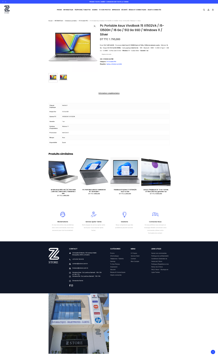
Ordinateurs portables (71, 20)
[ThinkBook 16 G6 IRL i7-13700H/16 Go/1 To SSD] (125, 172)
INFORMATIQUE (59, 20)
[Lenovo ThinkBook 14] (156, 172)
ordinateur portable (116, 64)
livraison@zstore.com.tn (80, 268)
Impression (113, 267)
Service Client (135, 256)
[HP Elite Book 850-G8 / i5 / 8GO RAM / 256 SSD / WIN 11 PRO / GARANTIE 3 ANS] (63, 172)
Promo (112, 253)
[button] (94, 26)
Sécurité (112, 269)
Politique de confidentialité (159, 256)
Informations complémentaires (109, 93)
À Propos (134, 253)
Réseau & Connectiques (117, 272)
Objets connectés (116, 275)
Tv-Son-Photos (115, 264)
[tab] (109, 93)
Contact (133, 258)
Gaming (112, 261)
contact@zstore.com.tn (80, 263)
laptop (108, 64)
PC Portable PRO (83, 20)
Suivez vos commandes (159, 253)
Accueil (50, 20)
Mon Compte (135, 261)
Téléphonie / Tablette (117, 258)
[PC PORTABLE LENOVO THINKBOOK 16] (94, 172)
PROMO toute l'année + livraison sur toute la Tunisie (108, 2)
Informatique (114, 256)
